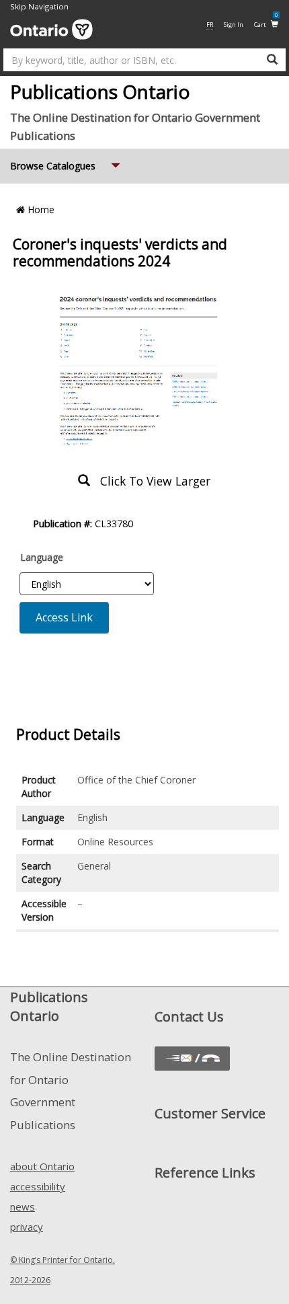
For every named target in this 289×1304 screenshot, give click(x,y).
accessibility (37, 1186)
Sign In (233, 24)
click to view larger (150, 481)
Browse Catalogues (66, 165)
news (22, 1206)
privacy (26, 1226)
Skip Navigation (39, 6)
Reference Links (205, 1172)
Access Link (64, 617)
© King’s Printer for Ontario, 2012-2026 (62, 1270)
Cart (266, 24)
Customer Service (210, 1113)
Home (39, 209)
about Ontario (42, 1166)
